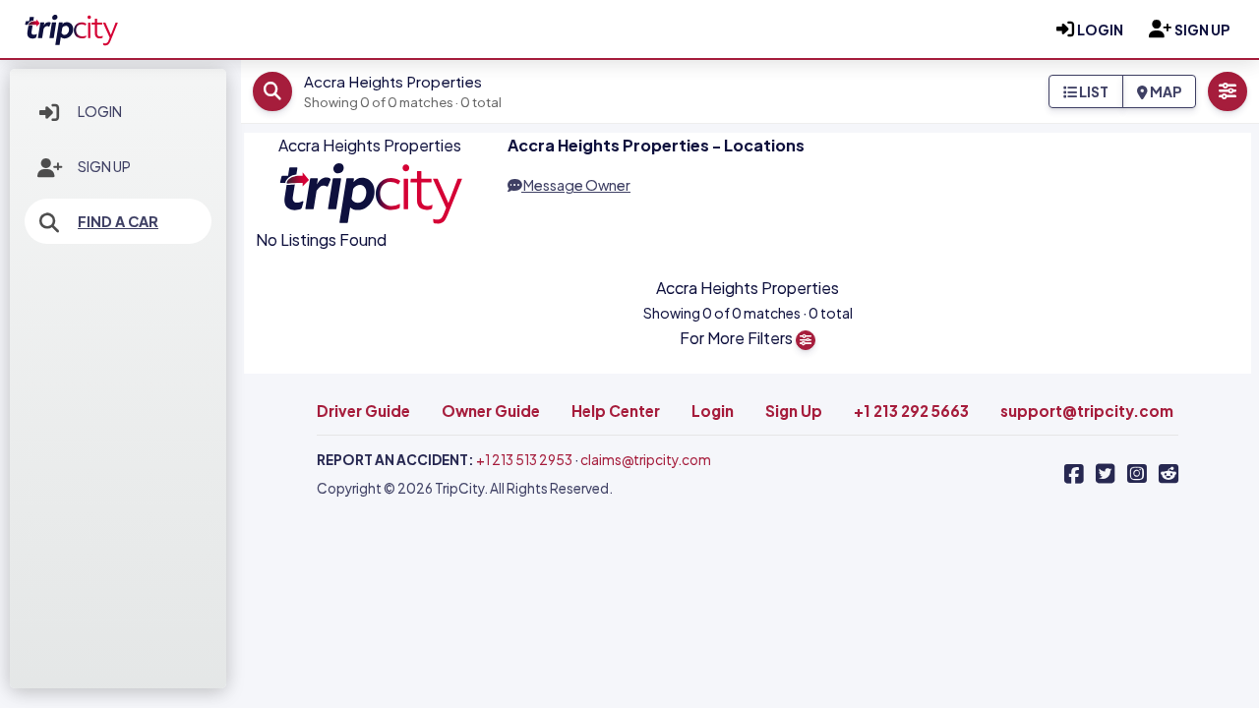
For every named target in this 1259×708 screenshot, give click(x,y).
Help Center (615, 410)
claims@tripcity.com (645, 459)
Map (1164, 91)
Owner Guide (491, 410)
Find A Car (118, 221)
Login (100, 111)
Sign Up (104, 166)
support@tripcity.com (1086, 410)
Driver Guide (363, 410)
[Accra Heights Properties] (71, 26)
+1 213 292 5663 (911, 410)
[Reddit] (1168, 473)
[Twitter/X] (1105, 473)
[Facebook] (1074, 473)
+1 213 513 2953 (524, 459)
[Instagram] (1137, 473)
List (1093, 91)
